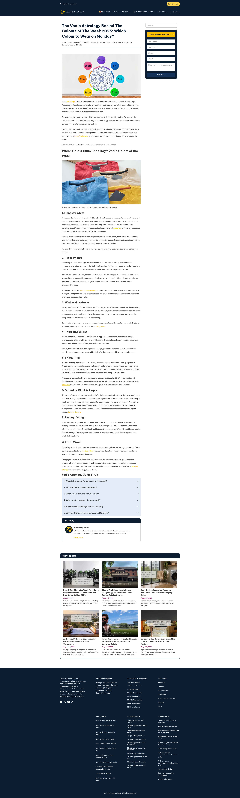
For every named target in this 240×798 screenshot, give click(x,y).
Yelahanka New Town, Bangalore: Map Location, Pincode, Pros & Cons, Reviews (158, 641)
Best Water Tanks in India (105, 739)
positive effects (88, 451)
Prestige (99, 683)
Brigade (106, 683)
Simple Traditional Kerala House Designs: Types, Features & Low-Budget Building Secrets (117, 592)
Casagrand (100, 690)
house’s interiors (81, 136)
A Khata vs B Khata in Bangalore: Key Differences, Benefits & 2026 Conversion (79, 641)
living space (100, 326)
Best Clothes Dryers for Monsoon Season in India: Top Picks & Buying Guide (156, 592)
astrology (71, 102)
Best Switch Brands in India (106, 721)
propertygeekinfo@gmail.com (161, 34)
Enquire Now (173, 4)
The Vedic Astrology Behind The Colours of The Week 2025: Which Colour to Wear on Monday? (94, 31)
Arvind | (109, 690)
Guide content (73, 42)
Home (64, 42)
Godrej (98, 693)
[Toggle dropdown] (119, 12)
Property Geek (81, 527)
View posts (78, 538)
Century (100, 688)
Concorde (106, 693)
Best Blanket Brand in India (106, 744)
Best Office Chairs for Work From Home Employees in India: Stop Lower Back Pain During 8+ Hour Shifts (81, 592)
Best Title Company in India (106, 762)
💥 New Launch (104, 12)
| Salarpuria (107, 688)
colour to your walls (88, 290)
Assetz (114, 685)
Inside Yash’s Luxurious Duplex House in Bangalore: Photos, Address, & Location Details (119, 641)
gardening (117, 228)
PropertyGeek (115, 793)
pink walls (66, 385)
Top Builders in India (103, 774)
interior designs (74, 412)
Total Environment (104, 685)
